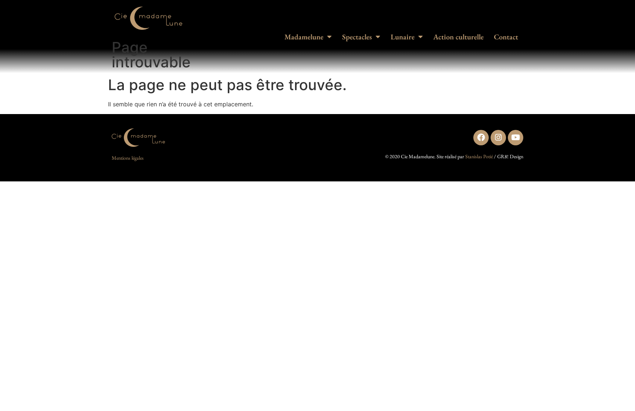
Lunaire (403, 37)
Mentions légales (128, 158)
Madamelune (303, 37)
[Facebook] (481, 137)
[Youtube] (515, 137)
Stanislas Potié (479, 156)
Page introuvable (151, 54)
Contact (506, 37)
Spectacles (357, 37)
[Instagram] (498, 137)
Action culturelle (458, 37)
